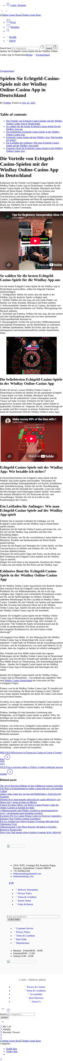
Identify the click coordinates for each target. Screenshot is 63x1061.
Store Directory (36, 998)
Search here (6, 48)
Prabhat (7, 103)
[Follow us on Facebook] (10, 883)
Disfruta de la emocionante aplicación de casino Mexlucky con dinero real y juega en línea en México (30, 801)
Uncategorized (43, 55)
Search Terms (24, 900)
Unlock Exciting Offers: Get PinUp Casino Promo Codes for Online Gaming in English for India (29, 806)
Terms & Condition (27, 897)
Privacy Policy (25, 893)
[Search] (7, 31)
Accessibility (36, 994)
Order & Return (25, 904)
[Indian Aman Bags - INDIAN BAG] (20, 15)
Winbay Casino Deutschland (18, 680)
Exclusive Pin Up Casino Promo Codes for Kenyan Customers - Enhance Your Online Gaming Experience (31, 817)
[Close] (1, 1026)
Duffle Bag (11, 1048)
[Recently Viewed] (8, 1011)
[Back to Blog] (2, 764)
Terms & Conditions (36, 990)
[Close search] (3, 1023)
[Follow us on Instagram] (12, 883)
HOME (13, 37)
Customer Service (24, 928)
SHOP (12, 41)
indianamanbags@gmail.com (27, 873)
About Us (36, 1001)
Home (30, 55)
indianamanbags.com (23, 876)
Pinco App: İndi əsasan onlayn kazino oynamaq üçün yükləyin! (30, 832)
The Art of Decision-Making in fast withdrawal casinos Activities (31, 785)
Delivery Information (28, 889)
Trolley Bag (12, 1051)
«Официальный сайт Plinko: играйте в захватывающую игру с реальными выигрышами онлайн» (29, 811)
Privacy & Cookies (36, 987)
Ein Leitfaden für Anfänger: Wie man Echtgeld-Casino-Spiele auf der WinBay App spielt (32, 144)
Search (49, 48)
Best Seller (21, 939)
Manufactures (22, 943)
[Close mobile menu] (1, 1038)
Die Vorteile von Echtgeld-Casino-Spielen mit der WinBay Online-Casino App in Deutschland (34, 122)
